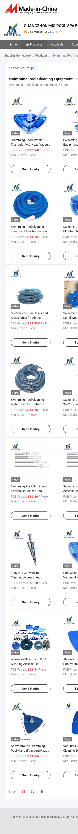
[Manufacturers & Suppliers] (31, 8)
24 (23, 791)
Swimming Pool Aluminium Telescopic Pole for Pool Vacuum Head (29, 490)
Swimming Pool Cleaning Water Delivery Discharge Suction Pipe (27, 404)
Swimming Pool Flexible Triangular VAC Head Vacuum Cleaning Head (30, 144)
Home (13, 44)
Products (36, 44)
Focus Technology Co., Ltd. (55, 816)
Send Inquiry (30, 169)
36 (32, 791)
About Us (57, 44)
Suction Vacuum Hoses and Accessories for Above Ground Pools (29, 317)
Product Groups (23, 68)
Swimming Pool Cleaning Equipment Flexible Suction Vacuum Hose (29, 231)
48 (42, 791)
